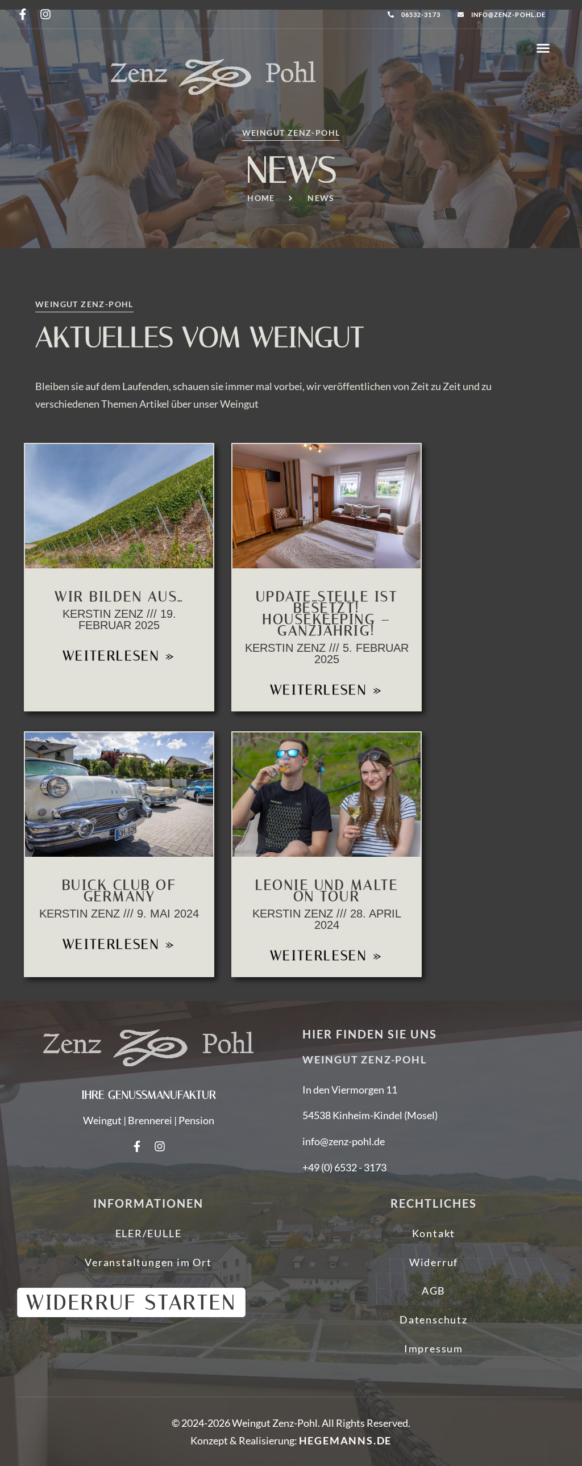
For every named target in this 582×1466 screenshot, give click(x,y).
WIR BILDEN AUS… (119, 596)
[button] (543, 48)
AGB (434, 1290)
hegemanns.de (345, 1440)
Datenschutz (434, 1319)
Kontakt (434, 1233)
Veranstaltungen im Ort (148, 1262)
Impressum (433, 1348)
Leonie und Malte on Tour (326, 890)
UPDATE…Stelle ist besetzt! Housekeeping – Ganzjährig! (327, 613)
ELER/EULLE (148, 1233)
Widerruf (433, 1262)
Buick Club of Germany (119, 890)
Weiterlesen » (119, 656)
